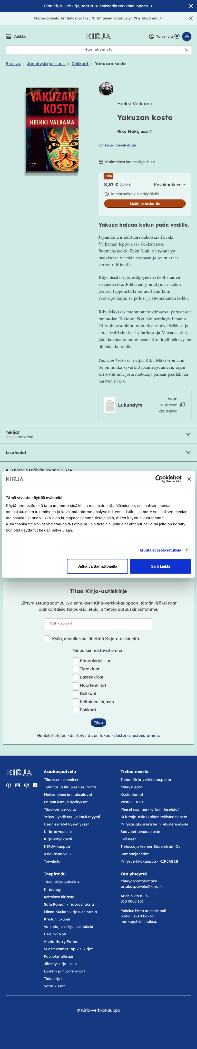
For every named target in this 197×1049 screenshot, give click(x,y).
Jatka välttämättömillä (97, 566)
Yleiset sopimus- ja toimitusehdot (150, 809)
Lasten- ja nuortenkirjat (64, 971)
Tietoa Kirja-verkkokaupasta (146, 779)
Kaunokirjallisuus (97, 660)
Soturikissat (54, 986)
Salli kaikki (160, 566)
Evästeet (128, 839)
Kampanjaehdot (135, 854)
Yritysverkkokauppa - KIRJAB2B (149, 861)
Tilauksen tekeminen (61, 779)
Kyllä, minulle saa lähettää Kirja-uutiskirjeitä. (96, 638)
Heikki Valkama (134, 104)
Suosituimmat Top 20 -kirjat (68, 949)
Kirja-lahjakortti (58, 839)
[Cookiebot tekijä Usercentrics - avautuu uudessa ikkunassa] (159, 479)
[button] (16, 36)
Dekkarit (88, 693)
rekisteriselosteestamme (135, 735)
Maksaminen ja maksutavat (68, 794)
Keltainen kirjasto (97, 701)
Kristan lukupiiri (58, 919)
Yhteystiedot (131, 787)
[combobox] (99, 49)
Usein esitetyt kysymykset (66, 824)
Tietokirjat (90, 668)
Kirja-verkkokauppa (100, 1010)
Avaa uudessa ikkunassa (167, 405)
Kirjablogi (52, 889)
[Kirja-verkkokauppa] (19, 772)
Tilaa (98, 722)
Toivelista (52, 861)
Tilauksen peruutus (60, 809)
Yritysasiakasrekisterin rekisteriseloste (155, 824)
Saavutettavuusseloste (140, 831)
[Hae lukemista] (187, 50)
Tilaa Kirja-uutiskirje (62, 882)
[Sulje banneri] (189, 479)
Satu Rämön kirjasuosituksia (69, 904)
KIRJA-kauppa (57, 846)
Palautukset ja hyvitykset (65, 802)
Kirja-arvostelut (58, 831)
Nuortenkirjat (93, 685)
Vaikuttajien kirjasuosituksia (68, 926)
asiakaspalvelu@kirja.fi (141, 886)
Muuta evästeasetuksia (160, 550)
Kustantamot (132, 794)
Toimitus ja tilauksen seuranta (70, 787)
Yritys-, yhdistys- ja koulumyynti (72, 816)
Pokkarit (88, 709)
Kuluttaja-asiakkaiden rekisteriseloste (154, 816)
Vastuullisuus (132, 802)
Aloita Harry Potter (60, 941)
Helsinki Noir (55, 934)
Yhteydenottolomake (139, 881)
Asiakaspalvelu (57, 854)
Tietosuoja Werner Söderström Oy (150, 846)
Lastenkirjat (91, 677)
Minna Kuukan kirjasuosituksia (70, 911)
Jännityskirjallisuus (60, 963)
